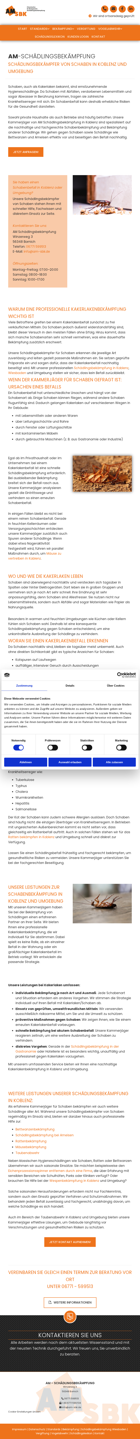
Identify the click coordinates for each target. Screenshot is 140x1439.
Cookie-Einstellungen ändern (24, 1411)
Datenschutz (37, 1429)
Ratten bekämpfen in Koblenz (31, 837)
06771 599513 (36, 246)
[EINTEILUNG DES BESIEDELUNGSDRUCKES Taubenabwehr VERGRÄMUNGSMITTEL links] (121, 29)
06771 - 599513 (77, 1286)
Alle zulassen (114, 762)
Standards (38, 29)
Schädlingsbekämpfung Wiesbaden (103, 1429)
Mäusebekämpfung (30, 1147)
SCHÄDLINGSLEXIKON (50, 37)
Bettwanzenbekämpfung (35, 1129)
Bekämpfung (62, 29)
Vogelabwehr (109, 29)
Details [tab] (70, 685)
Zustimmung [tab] (24, 685)
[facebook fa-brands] (122, 9)
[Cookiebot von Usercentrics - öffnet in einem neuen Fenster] (120, 675)
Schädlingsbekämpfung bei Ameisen (44, 1135)
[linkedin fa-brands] (131, 9)
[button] (25, 152)
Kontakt (98, 37)
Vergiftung (86, 29)
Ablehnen (26, 762)
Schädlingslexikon (81, 1433)
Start (22, 29)
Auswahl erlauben (70, 762)
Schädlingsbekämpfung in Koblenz (101, 368)
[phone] (104, 9)
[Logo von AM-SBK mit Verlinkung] (25, 10)
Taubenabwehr (27, 1153)
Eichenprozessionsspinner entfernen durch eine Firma (50, 1171)
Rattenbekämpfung (30, 1141)
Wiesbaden (17, 373)
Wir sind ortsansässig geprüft (113, 16)
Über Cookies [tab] (116, 685)
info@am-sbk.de (37, 251)
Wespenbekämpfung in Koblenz (74, 1181)
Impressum (19, 1429)
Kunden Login (78, 37)
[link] (40, 29)
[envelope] (113, 9)
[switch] (53, 748)
